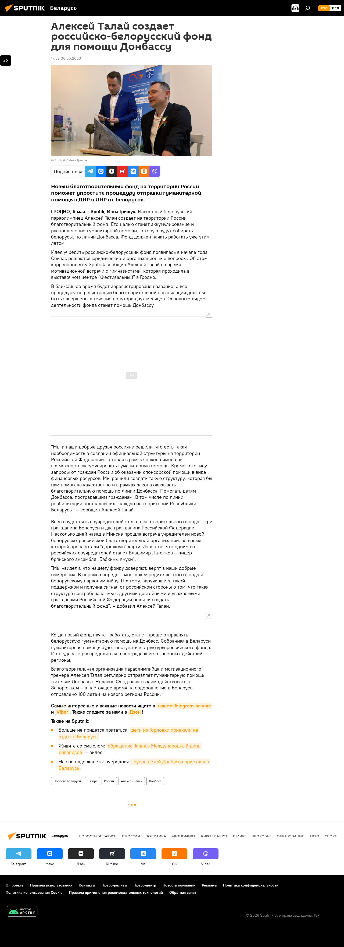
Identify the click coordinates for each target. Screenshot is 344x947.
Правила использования (51, 885)
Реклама (209, 885)
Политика (155, 836)
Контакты (87, 885)
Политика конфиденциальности (250, 885)
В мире (92, 781)
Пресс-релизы (114, 885)
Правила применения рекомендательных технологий (116, 892)
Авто (314, 836)
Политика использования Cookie (34, 892)
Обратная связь (182, 892)
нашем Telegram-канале (184, 706)
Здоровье (261, 836)
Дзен (135, 712)
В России (131, 836)
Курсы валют (214, 836)
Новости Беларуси (67, 781)
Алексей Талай (131, 781)
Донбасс (155, 781)
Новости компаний (179, 885)
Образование (290, 836)
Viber (62, 712)
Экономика (183, 836)
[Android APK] (22, 912)
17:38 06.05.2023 (66, 58)
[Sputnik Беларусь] (26, 12)
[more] (5, 60)
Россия (109, 781)
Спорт (331, 836)
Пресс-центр (145, 885)
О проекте (15, 885)
